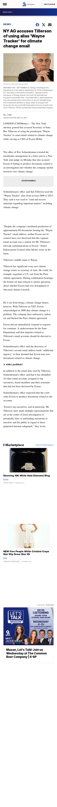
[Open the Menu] (4, 4)
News (7, 24)
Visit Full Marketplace (45, 445)
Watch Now (49, 4)
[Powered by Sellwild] (50, 605)
